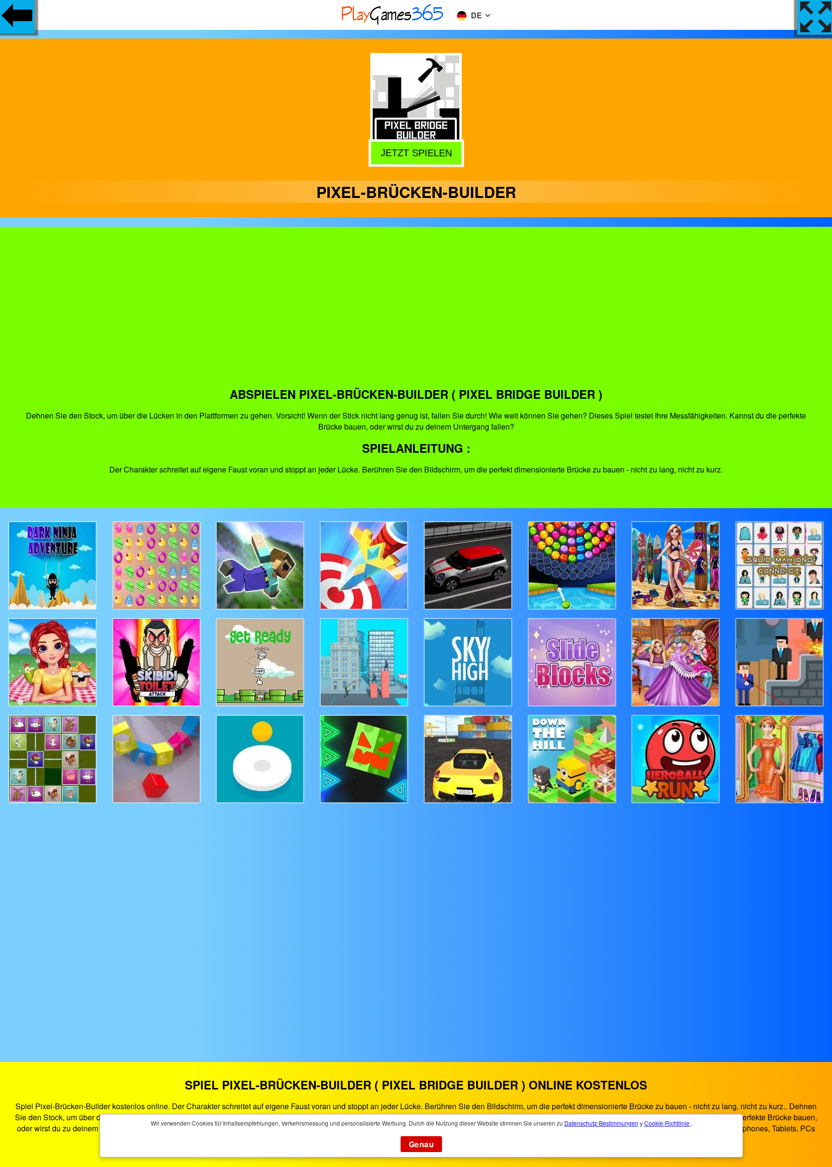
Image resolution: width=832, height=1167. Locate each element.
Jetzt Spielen (417, 152)
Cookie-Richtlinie (667, 1123)
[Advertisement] (416, 313)
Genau (421, 1144)
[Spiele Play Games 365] (393, 22)
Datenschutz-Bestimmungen (601, 1123)
